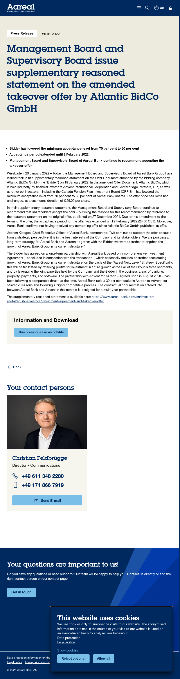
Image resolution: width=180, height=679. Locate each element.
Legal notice (14, 662)
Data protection (68, 638)
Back (17, 367)
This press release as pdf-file (41, 332)
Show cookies (67, 650)
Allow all (103, 659)
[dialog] (111, 639)
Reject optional (73, 659)
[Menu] (139, 8)
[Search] (147, 8)
